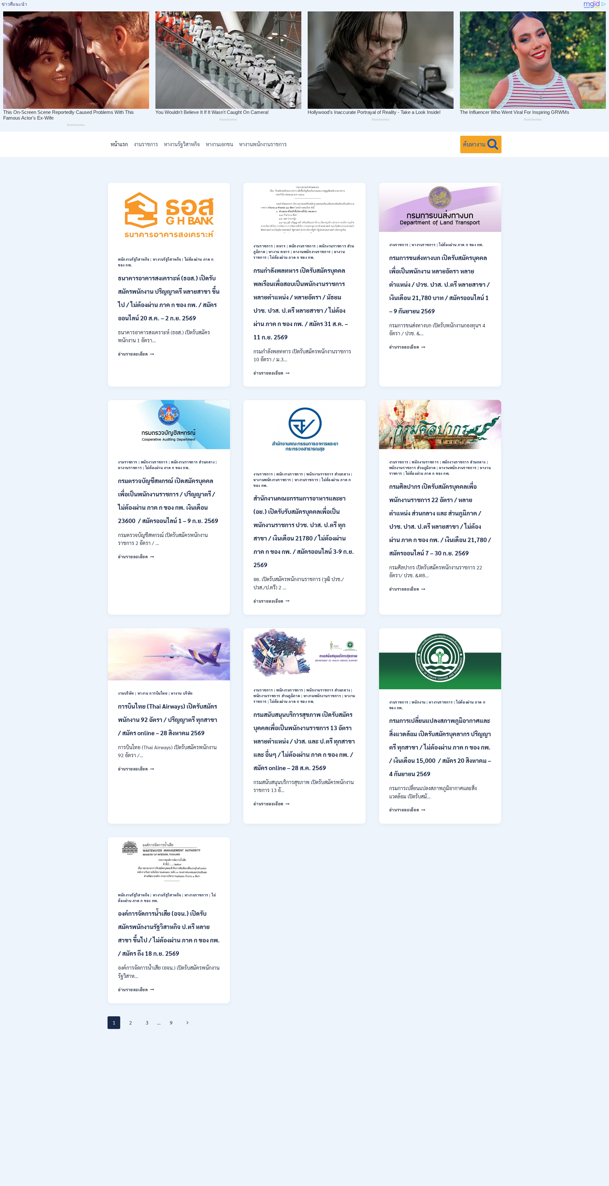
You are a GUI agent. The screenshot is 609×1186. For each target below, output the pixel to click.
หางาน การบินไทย (153, 693)
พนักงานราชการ (302, 246)
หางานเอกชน (219, 144)
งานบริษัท (126, 693)
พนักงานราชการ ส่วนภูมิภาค (412, 467)
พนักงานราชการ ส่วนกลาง (192, 462)
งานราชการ (146, 144)
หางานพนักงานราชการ (263, 144)
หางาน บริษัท (182, 693)
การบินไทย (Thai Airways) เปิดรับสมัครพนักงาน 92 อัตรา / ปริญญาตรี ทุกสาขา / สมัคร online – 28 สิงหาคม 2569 (167, 719)
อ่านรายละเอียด (136, 354)
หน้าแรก (119, 144)
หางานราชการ (423, 244)
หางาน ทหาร (279, 251)
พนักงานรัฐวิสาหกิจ (133, 259)
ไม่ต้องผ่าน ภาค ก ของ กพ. (292, 257)
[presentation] (169, 214)
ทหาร (280, 246)
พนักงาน (418, 702)
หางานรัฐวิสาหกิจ (182, 144)
